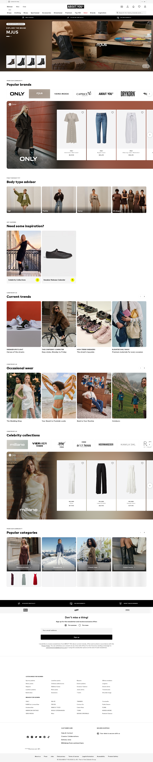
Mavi (52, 713)
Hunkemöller (30, 707)
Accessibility (101, 756)
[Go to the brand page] (76, 45)
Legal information (88, 756)
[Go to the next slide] (148, 66)
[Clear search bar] (145, 13)
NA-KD (53, 701)
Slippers (28, 686)
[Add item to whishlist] (82, 112)
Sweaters (54, 692)
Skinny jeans (29, 683)
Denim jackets (81, 683)
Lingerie (104, 683)
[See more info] (30, 105)
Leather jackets (31, 689)
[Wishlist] (139, 6)
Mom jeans (54, 689)
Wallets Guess (55, 686)
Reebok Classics (107, 713)
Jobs (52, 756)
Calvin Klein (80, 707)
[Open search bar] (117, 13)
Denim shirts (106, 686)
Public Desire (106, 704)
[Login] (127, 6)
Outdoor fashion (82, 686)
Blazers (79, 680)
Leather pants (55, 680)
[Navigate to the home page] (37, 729)
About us (38, 756)
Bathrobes (29, 692)
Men (17, 7)
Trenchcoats (106, 689)
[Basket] (145, 6)
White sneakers (107, 680)
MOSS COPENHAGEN (58, 710)
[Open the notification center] (133, 6)
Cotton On (80, 704)
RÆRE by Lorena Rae (32, 704)
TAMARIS (80, 701)
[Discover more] (29, 135)
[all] (79, 93)
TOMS (79, 710)
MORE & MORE (107, 710)
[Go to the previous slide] (144, 66)
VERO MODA (30, 713)
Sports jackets (30, 680)
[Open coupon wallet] (122, 6)
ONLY (27, 701)
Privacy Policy (46, 646)
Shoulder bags (106, 692)
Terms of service (73, 756)
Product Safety (113, 756)
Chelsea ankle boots (57, 683)
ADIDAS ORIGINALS (83, 713)
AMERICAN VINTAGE (32, 710)
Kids (24, 7)
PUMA (104, 707)
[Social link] (28, 737)
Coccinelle (105, 701)
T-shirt (79, 692)
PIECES (53, 704)
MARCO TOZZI (55, 707)
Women (10, 7)
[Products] (24, 579)
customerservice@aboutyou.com (56, 647)
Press (45, 756)
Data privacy (61, 756)
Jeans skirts (80, 689)
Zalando (89, 759)
